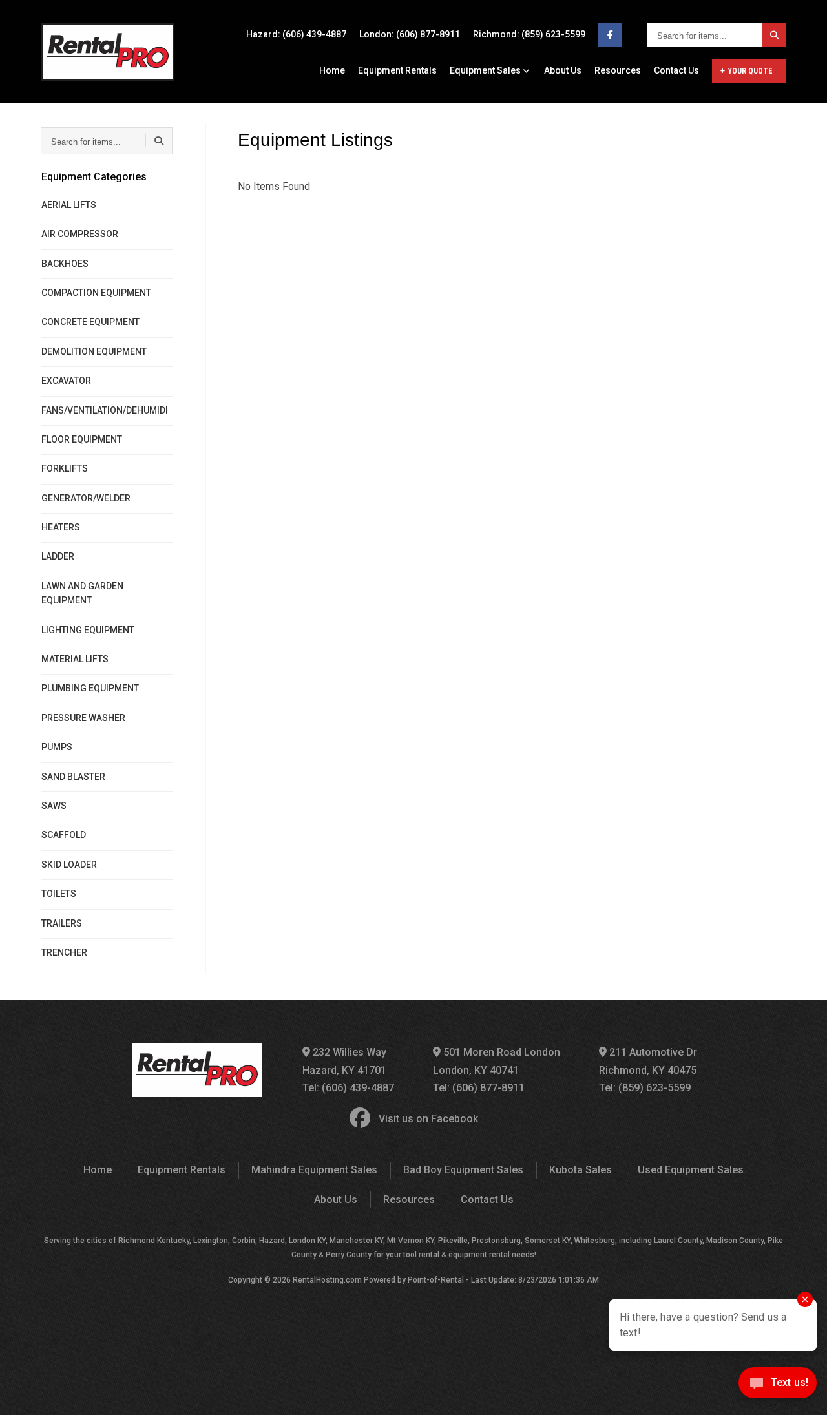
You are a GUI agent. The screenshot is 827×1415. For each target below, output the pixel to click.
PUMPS (56, 747)
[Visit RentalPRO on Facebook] (610, 35)
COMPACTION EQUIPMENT (96, 293)
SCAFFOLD (63, 835)
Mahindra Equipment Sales (314, 1170)
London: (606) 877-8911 (409, 34)
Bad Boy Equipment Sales (463, 1170)
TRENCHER (64, 952)
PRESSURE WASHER (83, 718)
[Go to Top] (24, 1391)
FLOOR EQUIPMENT (81, 439)
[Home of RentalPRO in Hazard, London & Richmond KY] (107, 52)
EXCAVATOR (66, 380)
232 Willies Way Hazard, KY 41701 (344, 1061)
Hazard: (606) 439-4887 (296, 34)
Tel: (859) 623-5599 (645, 1088)
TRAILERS (61, 923)
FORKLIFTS (64, 468)
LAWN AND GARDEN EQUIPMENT (82, 593)
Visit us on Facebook (428, 1119)
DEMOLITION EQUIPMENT (94, 351)
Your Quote (750, 71)
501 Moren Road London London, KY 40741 (496, 1061)
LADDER (57, 556)
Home (332, 70)
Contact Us (676, 70)
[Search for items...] (774, 35)
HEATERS (60, 527)
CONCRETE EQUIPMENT (90, 322)
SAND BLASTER (73, 776)
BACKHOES (65, 263)
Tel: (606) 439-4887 (348, 1088)
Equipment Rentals (397, 70)
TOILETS (58, 893)
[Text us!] (777, 1387)
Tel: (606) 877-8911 (479, 1088)
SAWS (54, 806)
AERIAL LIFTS (68, 205)
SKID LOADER (69, 864)
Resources (617, 70)
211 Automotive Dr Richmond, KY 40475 (648, 1061)
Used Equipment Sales (691, 1170)
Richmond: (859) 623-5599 (529, 34)
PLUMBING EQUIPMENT (90, 688)
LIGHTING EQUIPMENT (87, 630)
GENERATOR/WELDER (86, 498)
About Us (562, 70)
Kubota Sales (580, 1170)
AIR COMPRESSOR (79, 234)
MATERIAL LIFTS (75, 659)
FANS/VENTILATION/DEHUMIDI (104, 410)
